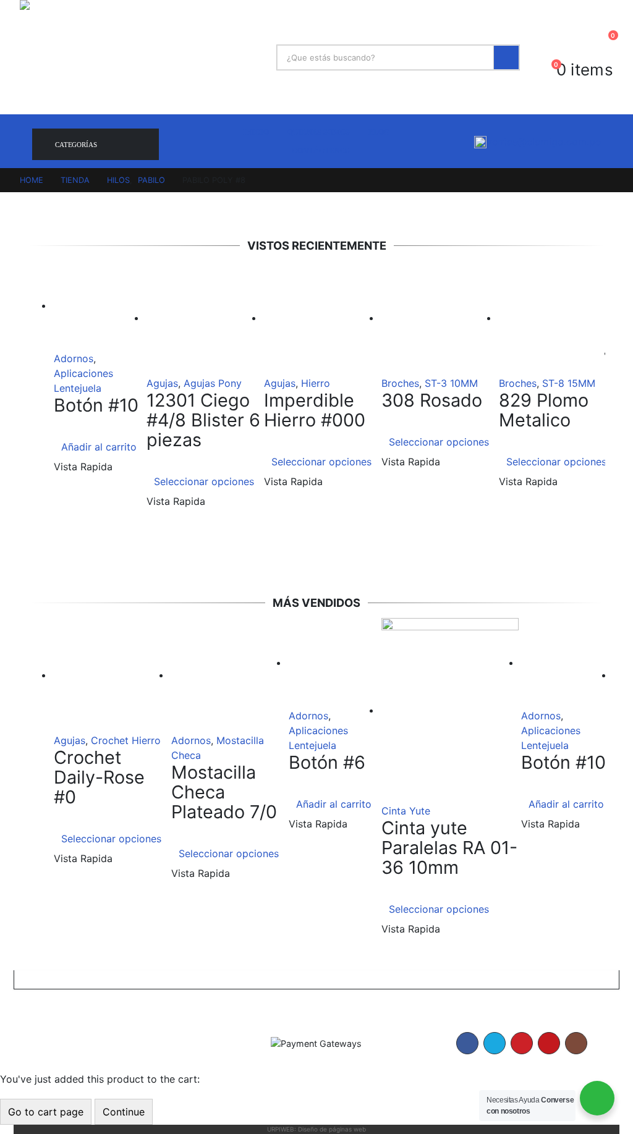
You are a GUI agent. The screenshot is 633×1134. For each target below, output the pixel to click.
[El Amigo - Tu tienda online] (143, 57)
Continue (124, 1112)
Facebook (467, 1043)
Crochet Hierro (126, 740)
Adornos (73, 358)
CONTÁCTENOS (321, 150)
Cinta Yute (405, 811)
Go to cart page (45, 1112)
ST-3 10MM (451, 383)
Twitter (494, 1043)
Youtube (549, 1043)
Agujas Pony (213, 383)
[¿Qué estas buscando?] (506, 57)
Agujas (162, 383)
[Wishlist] (580, 45)
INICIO (256, 132)
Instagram (576, 1043)
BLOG (378, 132)
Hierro (315, 383)
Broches (400, 383)
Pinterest (522, 1043)
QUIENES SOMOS (318, 132)
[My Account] (603, 45)
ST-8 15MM (568, 383)
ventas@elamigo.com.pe (543, 141)
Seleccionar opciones (204, 481)
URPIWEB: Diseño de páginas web (316, 1129)
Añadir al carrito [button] (99, 447)
